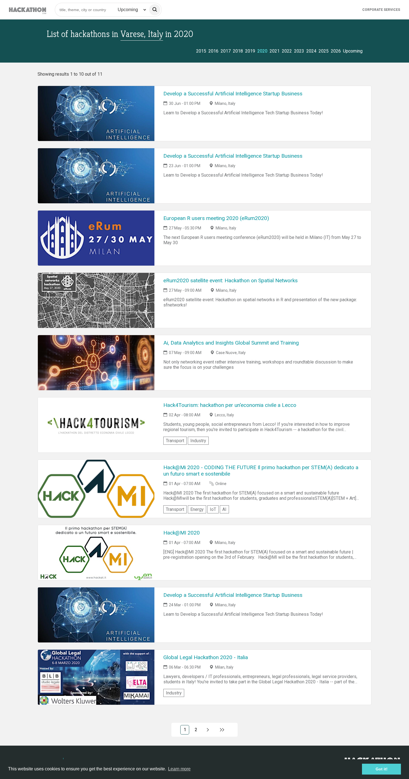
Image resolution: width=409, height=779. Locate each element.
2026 (336, 51)
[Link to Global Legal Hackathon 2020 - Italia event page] (96, 677)
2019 (250, 51)
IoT (213, 509)
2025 (324, 51)
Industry (198, 440)
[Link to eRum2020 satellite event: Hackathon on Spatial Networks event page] (96, 300)
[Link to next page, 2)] (208, 730)
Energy (197, 509)
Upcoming (353, 51)
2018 (238, 51)
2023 (299, 51)
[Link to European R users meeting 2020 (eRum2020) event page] (96, 238)
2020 (262, 51)
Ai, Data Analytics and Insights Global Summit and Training (231, 343)
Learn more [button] (179, 768)
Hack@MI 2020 (181, 533)
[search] (154, 9)
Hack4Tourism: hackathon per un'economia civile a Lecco (229, 405)
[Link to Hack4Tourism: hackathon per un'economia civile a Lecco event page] (96, 424)
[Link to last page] (222, 730)
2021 (275, 51)
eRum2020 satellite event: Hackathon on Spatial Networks (230, 280)
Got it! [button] (382, 769)
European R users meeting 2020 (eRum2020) (216, 218)
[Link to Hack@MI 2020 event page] (96, 552)
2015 (201, 51)
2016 (213, 51)
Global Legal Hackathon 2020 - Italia (205, 657)
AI (224, 509)
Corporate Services (381, 10)
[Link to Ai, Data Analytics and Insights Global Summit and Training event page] (96, 362)
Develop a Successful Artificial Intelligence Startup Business (232, 93)
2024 (311, 51)
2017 (226, 51)
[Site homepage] (27, 9)
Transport (175, 440)
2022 (287, 51)
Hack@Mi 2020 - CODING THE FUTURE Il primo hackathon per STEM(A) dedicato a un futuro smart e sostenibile (260, 470)
